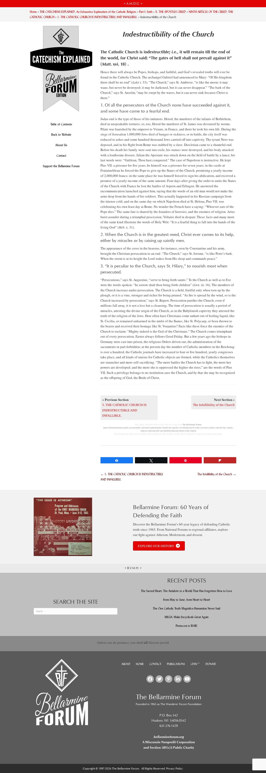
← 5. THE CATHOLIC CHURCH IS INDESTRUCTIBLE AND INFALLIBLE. (131, 476)
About (126, 664)
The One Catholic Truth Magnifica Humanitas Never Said (186, 608)
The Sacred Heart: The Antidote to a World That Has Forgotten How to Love (186, 591)
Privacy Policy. (174, 768)
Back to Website (61, 135)
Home (140, 664)
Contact (61, 156)
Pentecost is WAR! (186, 626)
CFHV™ (195, 664)
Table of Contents (61, 124)
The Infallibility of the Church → (216, 474)
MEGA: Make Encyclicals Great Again (187, 617)
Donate (211, 664)
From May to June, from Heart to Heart (186, 600)
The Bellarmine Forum (192, 424)
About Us (61, 145)
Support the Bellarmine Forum (61, 166)
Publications (176, 664)
